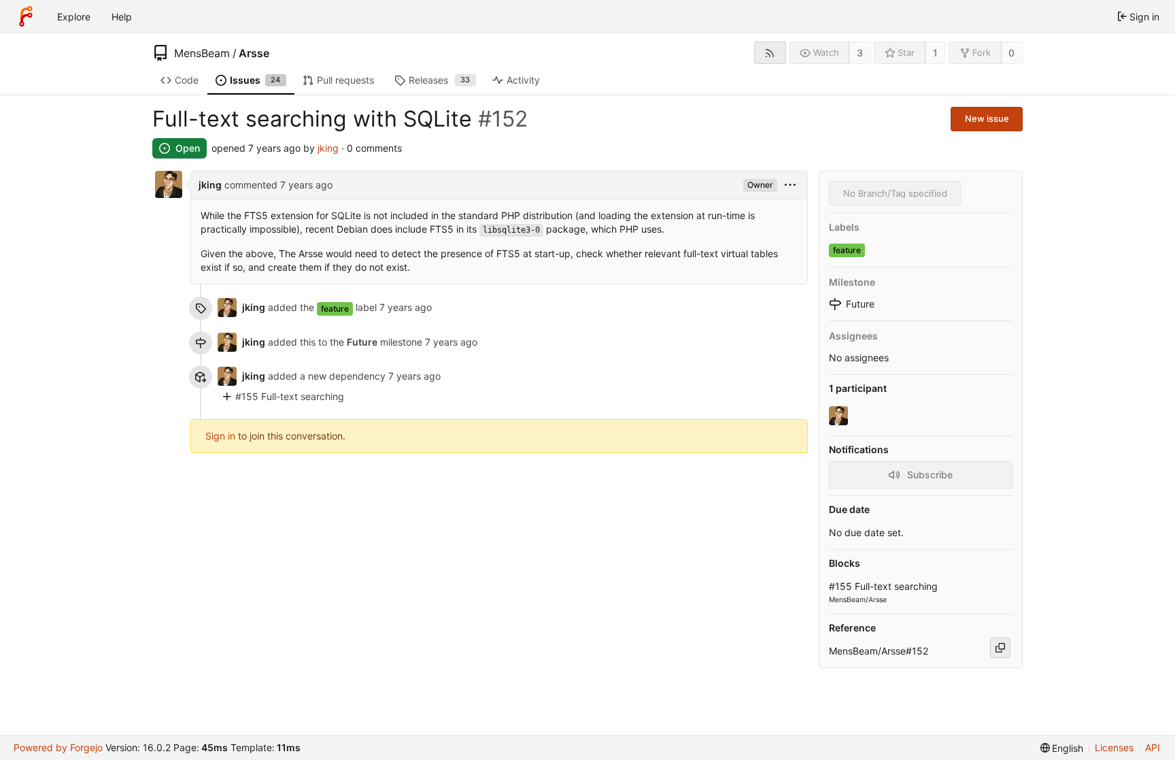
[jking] (840, 416)
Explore (73, 16)
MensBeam (202, 53)
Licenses (1114, 747)
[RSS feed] (770, 53)
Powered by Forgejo (58, 747)
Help (122, 16)
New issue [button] (987, 118)
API (1152, 747)
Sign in (220, 436)
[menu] (790, 185)
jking (328, 148)
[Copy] (1000, 648)
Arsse (254, 53)
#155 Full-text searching (289, 396)
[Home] (26, 16)
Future (362, 342)
